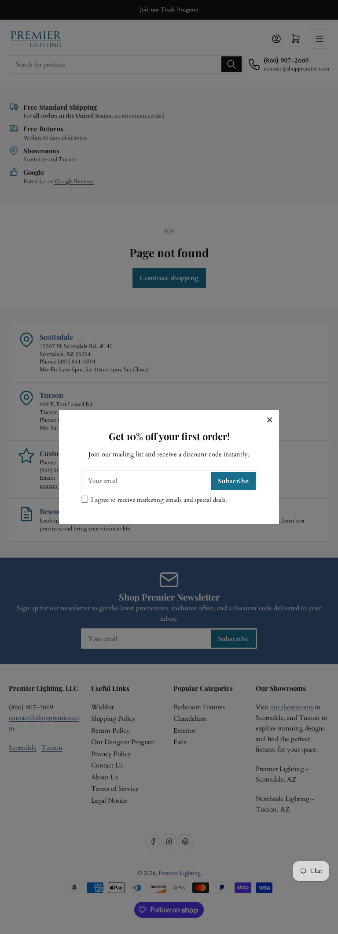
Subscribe (233, 481)
